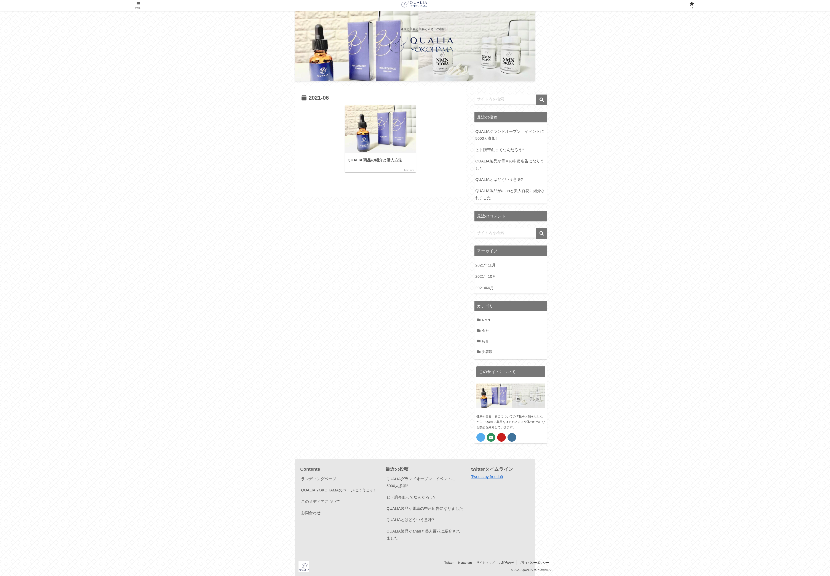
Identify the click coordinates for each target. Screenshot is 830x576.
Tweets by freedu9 (487, 477)
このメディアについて (320, 501)
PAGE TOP (809, 555)
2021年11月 (485, 265)
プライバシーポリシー (534, 562)
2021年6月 (484, 288)
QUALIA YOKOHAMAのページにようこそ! (338, 490)
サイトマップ (485, 562)
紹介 (485, 341)
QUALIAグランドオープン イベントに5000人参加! (509, 135)
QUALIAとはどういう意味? (499, 179)
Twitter (448, 562)
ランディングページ (318, 479)
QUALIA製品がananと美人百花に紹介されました (510, 194)
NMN (486, 320)
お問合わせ (311, 513)
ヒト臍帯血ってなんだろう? (499, 150)
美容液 (487, 352)
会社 (485, 330)
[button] (541, 100)
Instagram (465, 562)
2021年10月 (485, 276)
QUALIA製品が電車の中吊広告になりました (509, 164)
